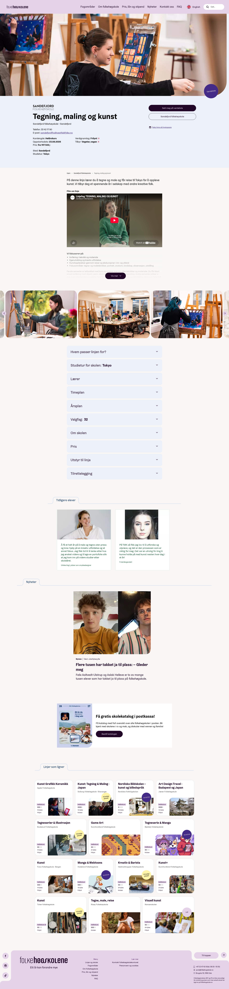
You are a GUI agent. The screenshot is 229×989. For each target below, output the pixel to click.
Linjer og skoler (91, 962)
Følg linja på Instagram (162, 127)
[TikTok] (5, 975)
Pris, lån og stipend (133, 6)
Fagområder (88, 6)
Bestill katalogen (109, 734)
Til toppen (206, 955)
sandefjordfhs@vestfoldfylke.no (57, 132)
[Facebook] (5, 956)
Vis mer (114, 275)
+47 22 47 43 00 (202, 967)
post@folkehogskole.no (204, 970)
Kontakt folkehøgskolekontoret (125, 962)
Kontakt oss (167, 6)
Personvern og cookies (128, 965)
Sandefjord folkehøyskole (172, 116)
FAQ (179, 6)
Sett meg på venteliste (172, 108)
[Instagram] (5, 966)
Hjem (68, 173)
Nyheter (152, 6)
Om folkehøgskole (108, 6)
